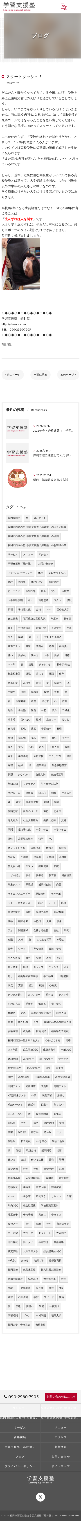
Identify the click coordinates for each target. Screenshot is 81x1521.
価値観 (29, 793)
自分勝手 (13, 967)
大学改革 (26, 1196)
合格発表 (13, 619)
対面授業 (67, 876)
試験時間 (49, 1123)
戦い (54, 738)
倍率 (68, 1041)
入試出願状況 (33, 1178)
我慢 (33, 701)
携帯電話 (43, 866)
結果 (20, 766)
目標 (67, 655)
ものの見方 (14, 1004)
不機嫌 (63, 857)
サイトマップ (61, 1466)
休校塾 (22, 582)
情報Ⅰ (11, 1288)
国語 (36, 1123)
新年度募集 (14, 1178)
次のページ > (68, 374)
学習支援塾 (14, 912)
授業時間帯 (42, 1114)
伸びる (11, 1160)
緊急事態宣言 (59, 766)
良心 (28, 1224)
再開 (46, 802)
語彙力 (58, 683)
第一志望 (13, 1233)
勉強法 (49, 848)
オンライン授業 (16, 848)
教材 (38, 720)
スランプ (38, 967)
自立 (47, 1068)
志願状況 (13, 1187)
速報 (31, 665)
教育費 (52, 876)
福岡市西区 (14, 518)
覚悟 (61, 1123)
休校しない (37, 582)
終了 (10, 628)
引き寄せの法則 (49, 784)
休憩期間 (13, 1059)
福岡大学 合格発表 (19, 1325)
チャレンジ (45, 665)
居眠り (61, 1096)
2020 (48, 610)
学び (36, 1297)
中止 (30, 600)
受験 (56, 655)
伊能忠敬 (13, 811)
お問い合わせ (45, 564)
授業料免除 (44, 885)
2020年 (11, 665)
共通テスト (14, 646)
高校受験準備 (62, 1077)
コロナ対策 (55, 756)
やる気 (53, 986)
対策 (28, 646)
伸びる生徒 (37, 1160)
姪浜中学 (41, 628)
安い (53, 591)
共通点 (62, 848)
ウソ (48, 1224)
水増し (60, 940)
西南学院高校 (15, 1279)
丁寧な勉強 (37, 949)
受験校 (22, 655)
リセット (56, 1196)
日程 (10, 610)
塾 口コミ (14, 591)
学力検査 (48, 976)
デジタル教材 (15, 995)
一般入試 (66, 1050)
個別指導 (31, 591)
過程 (10, 766)
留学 (67, 747)
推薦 (51, 674)
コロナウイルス (57, 573)
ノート (52, 903)
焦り (10, 976)
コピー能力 (14, 876)
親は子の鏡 (24, 830)
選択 (20, 747)
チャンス (54, 967)
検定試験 (13, 1251)
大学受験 (49, 1169)
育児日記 (6, 344)
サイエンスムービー (19, 894)
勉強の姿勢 (42, 912)
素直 (38, 683)
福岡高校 (13, 1270)
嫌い (10, 655)
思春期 (37, 857)
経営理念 (41, 1196)
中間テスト (14, 1086)
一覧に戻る (40, 374)
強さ (10, 747)
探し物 (22, 738)
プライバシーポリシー (20, 573)
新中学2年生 (46, 1059)
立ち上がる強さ (53, 637)
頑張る (57, 1114)
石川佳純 (23, 1297)
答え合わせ (14, 866)
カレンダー (34, 995)
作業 (34, 1096)
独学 (40, 839)
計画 (25, 1169)
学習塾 (22, 711)
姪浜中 (32, 1105)
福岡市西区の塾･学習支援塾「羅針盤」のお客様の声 (37, 545)
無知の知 (13, 784)
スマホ (29, 866)
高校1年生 (28, 1059)
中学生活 (63, 1059)
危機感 (11, 1013)
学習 (41, 1307)
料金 (43, 591)
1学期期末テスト (17, 1096)
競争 (43, 738)
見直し (42, 1215)
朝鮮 (53, 793)
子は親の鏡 (24, 610)
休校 (10, 582)
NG (50, 839)
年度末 (54, 619)
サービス (13, 555)
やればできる (52, 1041)
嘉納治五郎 (57, 775)
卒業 (69, 628)
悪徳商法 (26, 1288)
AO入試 (12, 1261)
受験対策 (31, 1086)
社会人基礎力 (30, 821)
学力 (54, 711)
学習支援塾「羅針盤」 (20, 564)
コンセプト (40, 518)
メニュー (28, 555)
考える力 (13, 821)
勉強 (51, 646)
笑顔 (59, 958)
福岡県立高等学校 (28, 976)
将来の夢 (13, 683)
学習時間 (13, 1316)
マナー (24, 1123)
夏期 (48, 921)
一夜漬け (54, 1307)
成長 (69, 756)
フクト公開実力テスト (20, 903)
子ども (66, 738)
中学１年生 (42, 830)
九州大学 (39, 1261)
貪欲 (56, 931)
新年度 (67, 619)
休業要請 (21, 701)
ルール (11, 1196)
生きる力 (67, 793)
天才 (10, 931)
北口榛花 (13, 1242)
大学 (46, 655)
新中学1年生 (63, 665)
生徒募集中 (49, 1050)
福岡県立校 (32, 802)
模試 (69, 600)
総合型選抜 (29, 1206)
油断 (59, 1151)
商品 (58, 885)
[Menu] (74, 7)
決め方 (34, 655)
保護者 (34, 692)
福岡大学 (56, 1316)
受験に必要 (49, 821)
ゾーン (27, 1316)
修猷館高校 (55, 1261)
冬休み (47, 1132)
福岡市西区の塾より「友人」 (24, 1041)
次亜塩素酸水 (25, 839)
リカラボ (56, 894)
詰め (23, 1013)
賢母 (61, 1160)
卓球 (10, 1297)
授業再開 (41, 766)
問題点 (39, 646)
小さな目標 (14, 958)
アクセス (43, 555)
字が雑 (22, 1132)
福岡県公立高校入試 (34, 619)
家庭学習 (47, 1096)
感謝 (38, 1224)
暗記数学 (59, 912)
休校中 (65, 591)
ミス (36, 1022)
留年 (61, 674)
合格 (38, 610)
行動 (31, 747)
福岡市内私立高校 (41, 1013)
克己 (33, 738)
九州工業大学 (30, 1251)
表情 (48, 958)
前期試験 (56, 1187)
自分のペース (30, 811)
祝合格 (27, 1031)
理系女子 (13, 1215)
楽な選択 (13, 1169)
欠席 (69, 1196)
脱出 (25, 967)
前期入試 (61, 1013)
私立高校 (26, 1141)
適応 (33, 729)
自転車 (11, 1123)
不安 (66, 967)
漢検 (10, 921)
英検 (20, 940)
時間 (66, 931)
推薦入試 (41, 1031)
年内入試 (13, 1206)
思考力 (57, 811)
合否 (41, 747)
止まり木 (51, 720)
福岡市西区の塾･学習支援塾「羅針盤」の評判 (33, 536)
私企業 (39, 1288)
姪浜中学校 (55, 949)
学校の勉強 (58, 1141)
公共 (51, 1288)
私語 (41, 986)
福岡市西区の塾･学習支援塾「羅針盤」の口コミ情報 (37, 527)
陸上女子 (28, 1242)
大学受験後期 (15, 600)
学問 (10, 830)
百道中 (44, 1105)
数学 (63, 1279)
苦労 (51, 1160)
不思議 (29, 885)
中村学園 (41, 1316)
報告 (10, 949)
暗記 (40, 903)
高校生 (27, 683)
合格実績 (40, 1325)
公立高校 (64, 1178)
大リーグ (28, 1233)
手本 (28, 876)
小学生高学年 (42, 1077)
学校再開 (23, 756)
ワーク (22, 949)
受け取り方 (14, 793)
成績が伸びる (15, 1105)
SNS (61, 1288)
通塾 (45, 811)
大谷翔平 (61, 1233)
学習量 (27, 1187)
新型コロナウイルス (19, 775)
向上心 (42, 793)
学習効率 (46, 729)
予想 (36, 1169)
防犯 (56, 866)
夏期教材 (40, 894)
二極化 (66, 711)
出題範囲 (64, 976)
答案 (10, 1132)
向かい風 (23, 1022)
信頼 (18, 1151)
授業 (56, 692)
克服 (20, 986)
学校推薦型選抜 (49, 1206)
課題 (33, 711)
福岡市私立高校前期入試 (57, 1022)
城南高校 (33, 1279)
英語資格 (59, 1242)
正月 (59, 1132)
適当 (31, 986)
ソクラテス (29, 784)
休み (40, 573)
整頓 (10, 738)
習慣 (28, 912)
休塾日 (37, 921)
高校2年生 (23, 1077)
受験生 (11, 1141)
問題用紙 (23, 931)
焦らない (59, 1105)
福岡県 (49, 1178)
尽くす (45, 701)
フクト (57, 600)
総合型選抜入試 (52, 1251)
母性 (10, 711)
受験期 (29, 1004)
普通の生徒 (63, 1224)
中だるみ (56, 1215)
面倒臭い (64, 646)
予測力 (24, 857)
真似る (39, 876)
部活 (23, 692)
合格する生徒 (41, 931)
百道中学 (56, 628)
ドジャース (44, 1233)
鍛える (42, 1004)
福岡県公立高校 (60, 1031)
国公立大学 (63, 610)
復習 (61, 1297)
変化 (23, 729)
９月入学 (54, 747)
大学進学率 (49, 1279)
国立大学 (41, 1187)
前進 (10, 1022)
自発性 (11, 729)
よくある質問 (43, 940)
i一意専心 (41, 1141)
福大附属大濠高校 (51, 1270)
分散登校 (38, 756)
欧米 (10, 756)
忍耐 (61, 1169)
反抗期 (50, 857)
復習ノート (14, 1224)
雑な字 (34, 1132)
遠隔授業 (35, 848)
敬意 (18, 802)
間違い (30, 1307)
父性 (10, 839)
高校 (10, 1077)
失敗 (38, 958)
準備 (20, 637)
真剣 (23, 1160)
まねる (24, 1261)
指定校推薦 (14, 674)
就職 (28, 674)
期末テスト (14, 885)
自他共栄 (40, 775)
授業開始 (46, 1151)
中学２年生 (60, 830)
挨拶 (46, 692)
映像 (59, 921)
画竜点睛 (43, 600)
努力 (28, 958)
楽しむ (65, 720)
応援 (63, 903)
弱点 (10, 986)
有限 (10, 940)
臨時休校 (54, 582)
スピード (49, 1297)
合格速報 (13, 1031)
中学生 (11, 692)
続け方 (49, 995)
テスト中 (64, 995)
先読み (11, 857)
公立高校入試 (30, 1050)
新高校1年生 (33, 1068)
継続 (56, 802)
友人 (10, 637)
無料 (63, 821)
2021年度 (13, 1050)
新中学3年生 (14, 1068)
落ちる (39, 674)
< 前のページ (12, 374)
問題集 (44, 1086)
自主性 (59, 1068)
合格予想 (28, 1215)
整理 (59, 729)
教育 (64, 701)
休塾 (43, 711)
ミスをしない (15, 1114)
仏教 (18, 1307)
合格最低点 (24, 628)
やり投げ (43, 1242)
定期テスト (60, 1086)
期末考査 (23, 921)
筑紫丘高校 (29, 1270)
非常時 (11, 720)
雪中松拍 (56, 1004)
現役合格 (31, 1151)
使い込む (26, 720)
